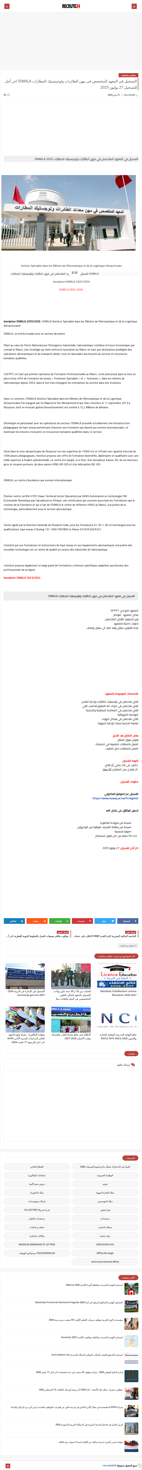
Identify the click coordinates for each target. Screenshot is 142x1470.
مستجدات (105, 1218)
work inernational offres (105, 1261)
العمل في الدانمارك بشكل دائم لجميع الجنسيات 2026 (105, 1166)
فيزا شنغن (105, 1209)
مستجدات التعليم (37, 1218)
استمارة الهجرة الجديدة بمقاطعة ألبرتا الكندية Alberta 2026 (94, 1284)
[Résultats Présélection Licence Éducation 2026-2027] (116, 976)
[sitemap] (8, 1466)
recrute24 (108, 1465)
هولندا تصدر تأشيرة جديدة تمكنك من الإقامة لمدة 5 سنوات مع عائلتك (91, 1442)
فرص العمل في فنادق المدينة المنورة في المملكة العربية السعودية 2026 (89, 1424)
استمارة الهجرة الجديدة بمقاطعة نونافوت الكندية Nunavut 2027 (92, 1337)
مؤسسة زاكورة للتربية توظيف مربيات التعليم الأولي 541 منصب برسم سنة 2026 (86, 1319)
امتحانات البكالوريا (36, 1175)
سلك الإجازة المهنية (105, 1192)
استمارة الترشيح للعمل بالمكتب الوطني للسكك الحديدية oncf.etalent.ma (87, 1354)
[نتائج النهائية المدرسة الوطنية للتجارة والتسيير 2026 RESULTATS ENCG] (116, 1020)
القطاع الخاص (37, 1166)
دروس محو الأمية (37, 1184)
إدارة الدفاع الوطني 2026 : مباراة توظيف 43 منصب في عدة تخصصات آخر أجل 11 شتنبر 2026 (79, 1372)
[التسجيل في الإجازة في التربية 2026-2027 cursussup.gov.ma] (25, 976)
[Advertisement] (71, 42)
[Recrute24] (2, 1466)
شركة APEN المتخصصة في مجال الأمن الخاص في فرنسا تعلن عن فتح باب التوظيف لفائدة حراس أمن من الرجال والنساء (67, 1407)
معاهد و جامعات (128, 75)
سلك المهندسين (105, 1201)
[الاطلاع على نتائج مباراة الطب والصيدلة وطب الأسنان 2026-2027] (71, 1020)
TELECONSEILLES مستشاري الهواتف (37, 1253)
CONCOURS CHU (105, 1244)
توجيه (105, 1184)
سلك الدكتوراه (37, 1192)
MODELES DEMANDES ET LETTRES (37, 1244)
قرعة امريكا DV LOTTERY (37, 1209)
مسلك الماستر (105, 1227)
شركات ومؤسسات (37, 1201)
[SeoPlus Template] (139, 1465)
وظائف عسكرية (37, 1235)
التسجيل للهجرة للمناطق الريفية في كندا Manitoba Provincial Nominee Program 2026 (79, 1302)
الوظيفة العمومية (105, 1175)
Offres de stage (105, 1253)
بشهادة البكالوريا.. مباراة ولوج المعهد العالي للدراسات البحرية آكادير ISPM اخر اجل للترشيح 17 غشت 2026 (26, 1038)
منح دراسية (105, 1235)
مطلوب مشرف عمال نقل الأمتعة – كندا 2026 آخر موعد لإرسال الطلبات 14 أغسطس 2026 (81, 1389)
